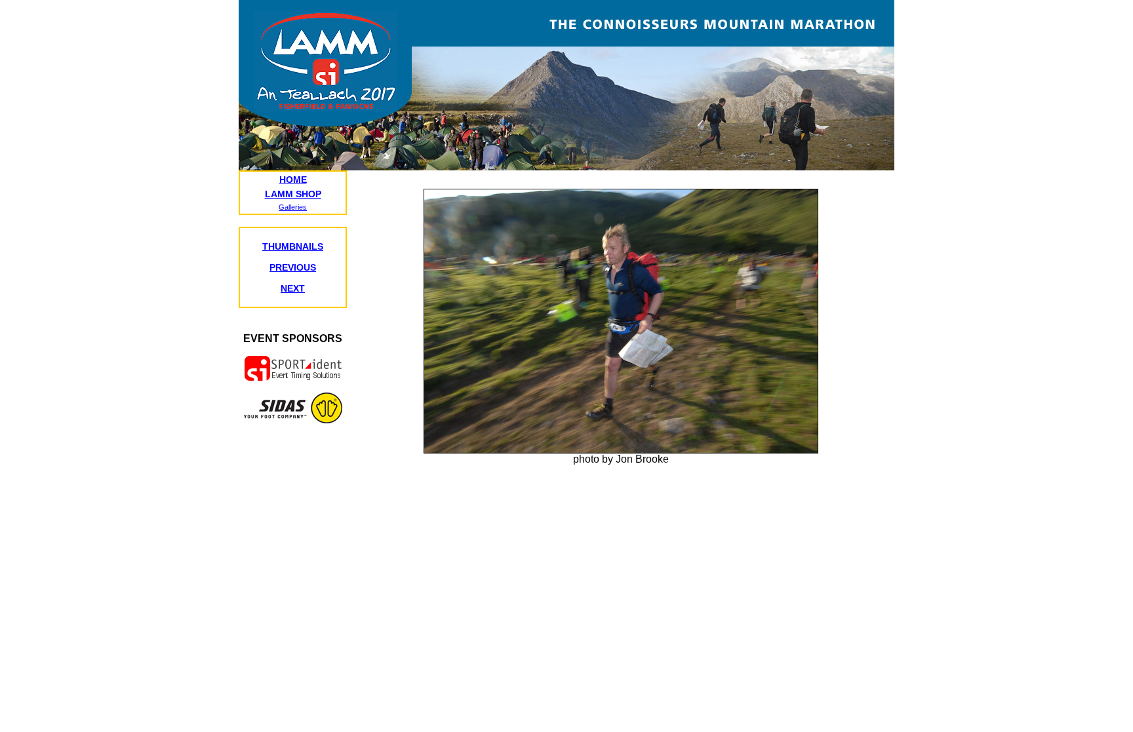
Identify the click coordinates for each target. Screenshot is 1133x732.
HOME (293, 179)
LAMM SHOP (293, 194)
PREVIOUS (292, 267)
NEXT (293, 288)
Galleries (293, 207)
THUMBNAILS (292, 246)
